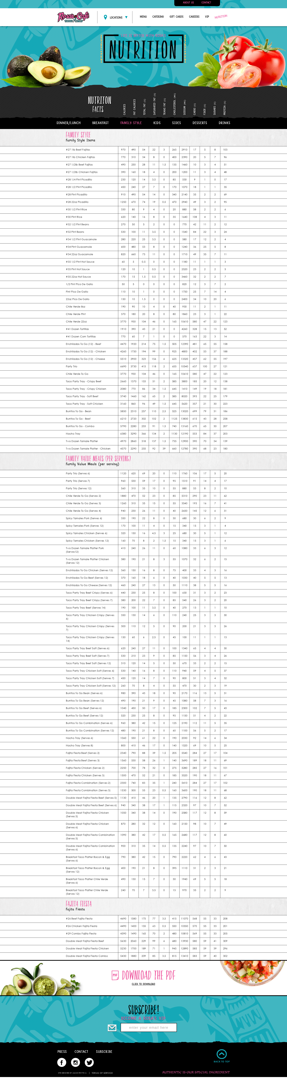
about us (188, 2)
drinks (224, 122)
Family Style (131, 122)
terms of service (102, 1073)
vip (207, 17)
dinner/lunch (69, 122)
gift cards (176, 17)
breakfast (100, 122)
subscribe (104, 1051)
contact (206, 2)
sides (176, 122)
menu (143, 17)
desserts (200, 122)
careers (194, 17)
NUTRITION (220, 16)
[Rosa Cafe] (74, 17)
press (62, 1051)
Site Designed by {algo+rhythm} (72, 1073)
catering (158, 17)
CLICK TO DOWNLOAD (143, 984)
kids (157, 122)
